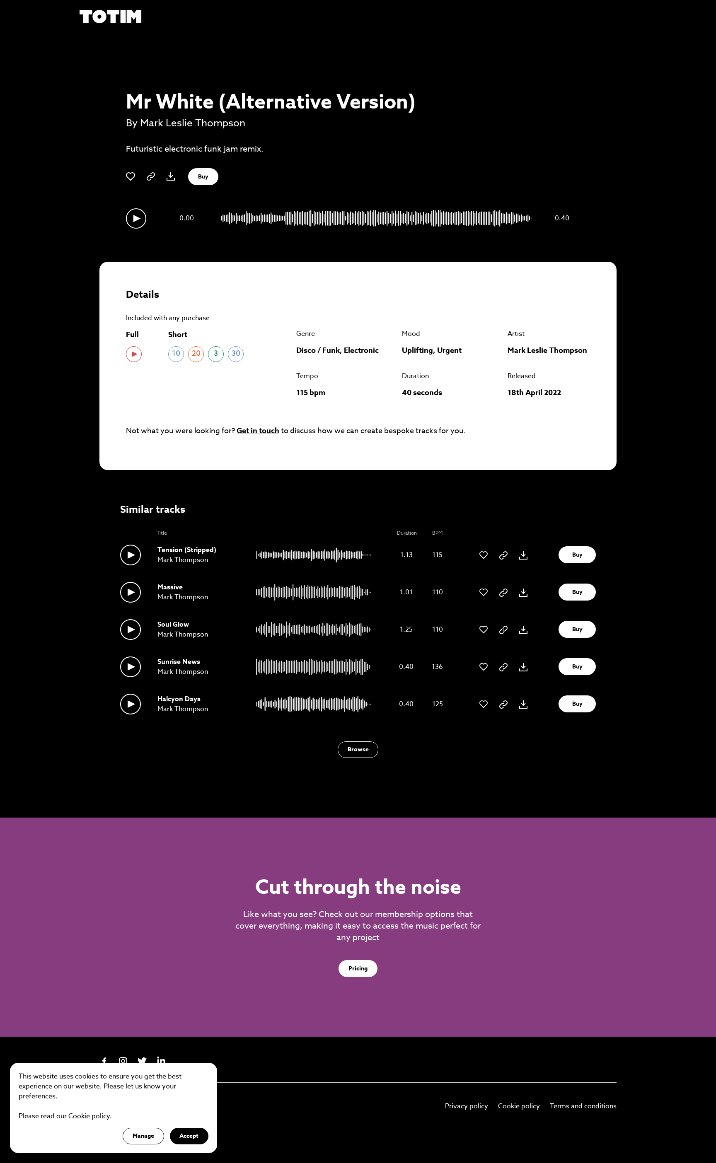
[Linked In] (161, 1061)
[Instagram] (123, 1061)
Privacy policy (466, 1106)
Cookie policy (519, 1106)
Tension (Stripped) (186, 550)
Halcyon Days (179, 699)
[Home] (111, 16)
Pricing (358, 968)
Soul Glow (173, 625)
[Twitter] (142, 1061)
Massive (170, 587)
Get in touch (258, 430)
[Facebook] (104, 1061)
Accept (188, 1136)
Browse (358, 749)
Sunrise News (178, 662)
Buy (203, 176)
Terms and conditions (583, 1106)
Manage (143, 1136)
